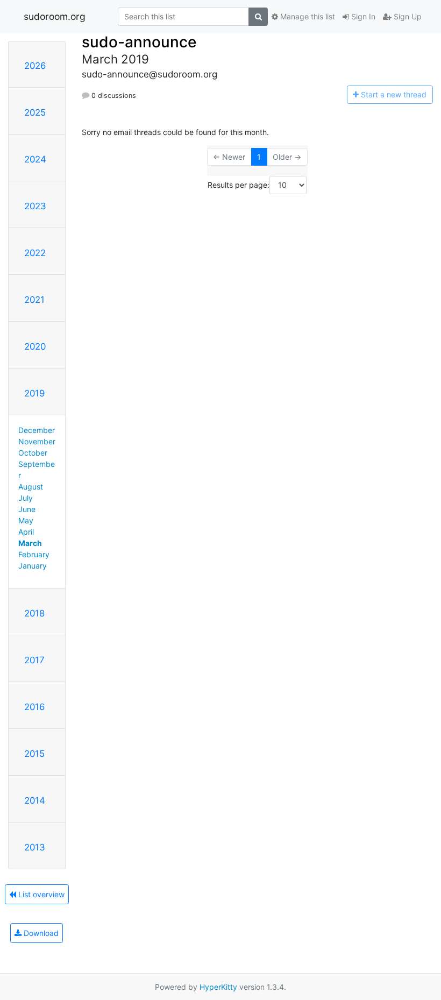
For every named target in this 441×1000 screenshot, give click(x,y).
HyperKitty (218, 986)
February (33, 554)
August (30, 486)
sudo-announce (139, 42)
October (32, 452)
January (32, 565)
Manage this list (306, 16)
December (36, 430)
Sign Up (407, 16)
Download (40, 933)
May (25, 520)
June (26, 509)
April (26, 531)
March (30, 543)
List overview (40, 894)
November (36, 441)
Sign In (362, 16)
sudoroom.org (55, 16)
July (25, 497)
